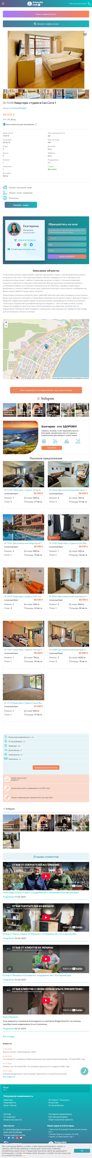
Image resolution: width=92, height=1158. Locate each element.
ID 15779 (29, 703)
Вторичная (53, 1102)
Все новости (9, 1076)
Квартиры (14, 746)
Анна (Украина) (10, 1016)
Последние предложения (60, 1114)
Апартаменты (16, 755)
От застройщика (17, 741)
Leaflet (54, 378)
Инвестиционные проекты (61, 1119)
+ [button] (6, 322)
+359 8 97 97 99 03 (27, 240)
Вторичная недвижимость (21, 737)
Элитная (7, 1114)
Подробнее (51, 448)
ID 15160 (68, 543)
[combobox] (51, 238)
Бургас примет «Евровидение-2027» (19, 1052)
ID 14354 (22, 490)
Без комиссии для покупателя (20, 124)
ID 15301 (29, 543)
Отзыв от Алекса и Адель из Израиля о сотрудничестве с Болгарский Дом (39, 933)
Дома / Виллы (10, 1105)
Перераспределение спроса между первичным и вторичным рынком (35, 1074)
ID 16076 (22, 596)
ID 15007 (27, 649)
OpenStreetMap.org (68, 378)
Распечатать (14, 198)
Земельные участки (13, 1119)
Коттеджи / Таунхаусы (59, 1100)
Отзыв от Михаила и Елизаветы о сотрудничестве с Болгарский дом (37, 975)
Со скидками (10, 1117)
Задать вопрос (67, 256)
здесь (25, 1155)
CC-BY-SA (85, 378)
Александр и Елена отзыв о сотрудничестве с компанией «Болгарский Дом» (41, 892)
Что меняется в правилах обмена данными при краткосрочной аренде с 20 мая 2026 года (44, 1059)
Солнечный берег (18, 108)
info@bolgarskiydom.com (23, 249)
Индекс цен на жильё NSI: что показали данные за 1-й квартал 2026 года (36, 1066)
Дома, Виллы (15, 750)
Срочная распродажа (58, 1117)
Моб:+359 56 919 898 (13, 1132)
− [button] (6, 325)
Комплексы (15, 759)
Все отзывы (9, 1036)
